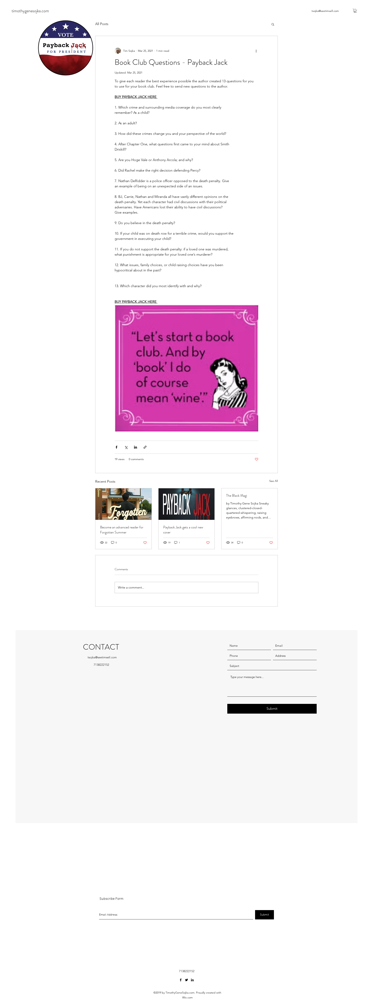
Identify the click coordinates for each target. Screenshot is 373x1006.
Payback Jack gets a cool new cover (183, 530)
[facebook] (181, 980)
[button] (355, 11)
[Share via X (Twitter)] (126, 447)
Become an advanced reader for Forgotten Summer (121, 530)
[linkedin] (192, 980)
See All (273, 481)
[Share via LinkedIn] (135, 447)
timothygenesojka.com (30, 11)
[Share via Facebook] (116, 447)
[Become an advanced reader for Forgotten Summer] (123, 504)
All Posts (101, 24)
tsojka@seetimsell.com (325, 11)
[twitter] (186, 980)
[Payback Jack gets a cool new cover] (187, 504)
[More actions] (256, 50)
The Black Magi (236, 495)
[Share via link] (145, 447)
